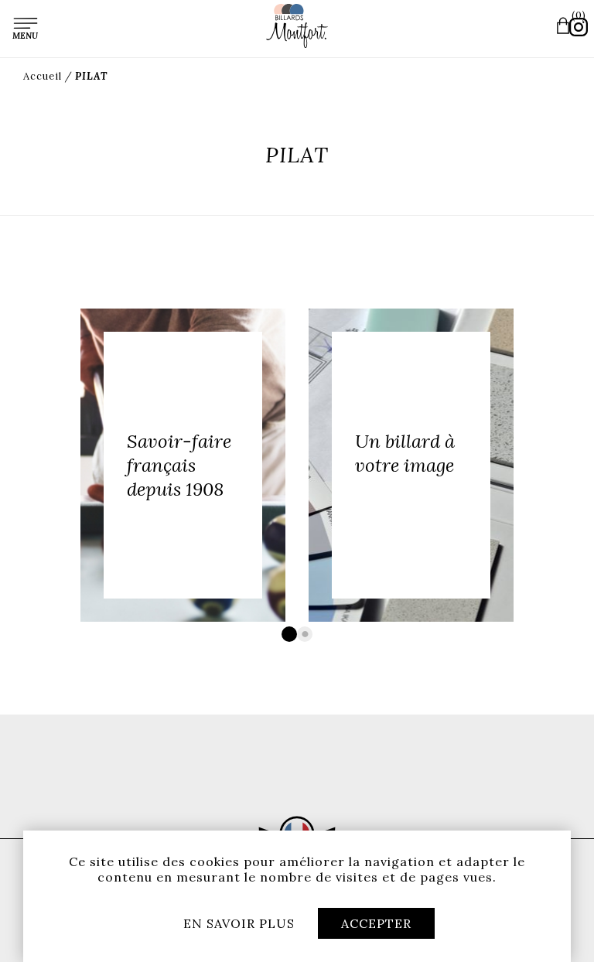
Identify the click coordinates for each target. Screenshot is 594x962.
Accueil (42, 76)
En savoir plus (239, 923)
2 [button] (304, 634)
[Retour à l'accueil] (297, 26)
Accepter (376, 923)
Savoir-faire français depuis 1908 (179, 465)
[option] (182, 465)
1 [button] (289, 634)
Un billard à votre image (405, 453)
